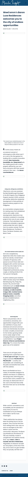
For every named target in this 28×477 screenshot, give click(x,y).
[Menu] (25, 3)
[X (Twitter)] (4, 466)
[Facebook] (2, 466)
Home (11, 470)
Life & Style (15, 28)
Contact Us (5, 470)
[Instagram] (6, 466)
